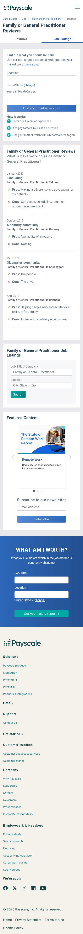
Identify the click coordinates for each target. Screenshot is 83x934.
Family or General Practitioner (46, 19)
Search (18, 394)
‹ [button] (13, 456)
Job (24, 19)
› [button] (70, 456)
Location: (13, 73)
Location (16, 380)
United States (10, 19)
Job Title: (20, 573)
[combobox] (41, 78)
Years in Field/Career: (21, 91)
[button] (21, 38)
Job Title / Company (24, 366)
